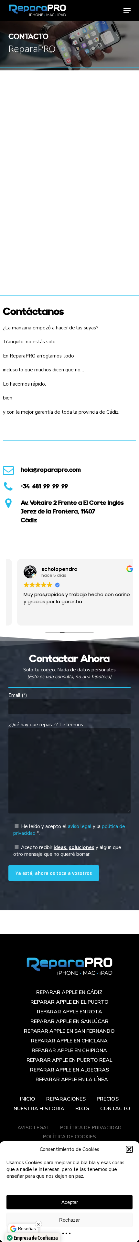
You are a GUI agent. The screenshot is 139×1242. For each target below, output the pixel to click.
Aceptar (69, 1202)
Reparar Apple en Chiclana (69, 1040)
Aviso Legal (33, 1127)
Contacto (115, 1108)
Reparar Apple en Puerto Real (69, 1060)
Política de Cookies (69, 1136)
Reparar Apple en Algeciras (69, 1069)
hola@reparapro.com (51, 469)
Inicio (27, 1098)
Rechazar (69, 1220)
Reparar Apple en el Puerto (69, 1002)
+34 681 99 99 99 (44, 486)
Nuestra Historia (39, 1108)
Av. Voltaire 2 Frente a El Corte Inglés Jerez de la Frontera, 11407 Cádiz (72, 511)
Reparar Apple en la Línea (72, 1079)
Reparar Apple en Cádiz (69, 992)
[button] (129, 1149)
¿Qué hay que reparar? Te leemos (45, 724)
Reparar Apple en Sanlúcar (69, 1021)
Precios (108, 1098)
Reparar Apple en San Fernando (69, 1031)
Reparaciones (66, 1098)
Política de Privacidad (91, 1127)
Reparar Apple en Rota (69, 1011)
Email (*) (17, 695)
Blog (82, 1108)
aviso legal (79, 826)
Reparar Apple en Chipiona (69, 1050)
